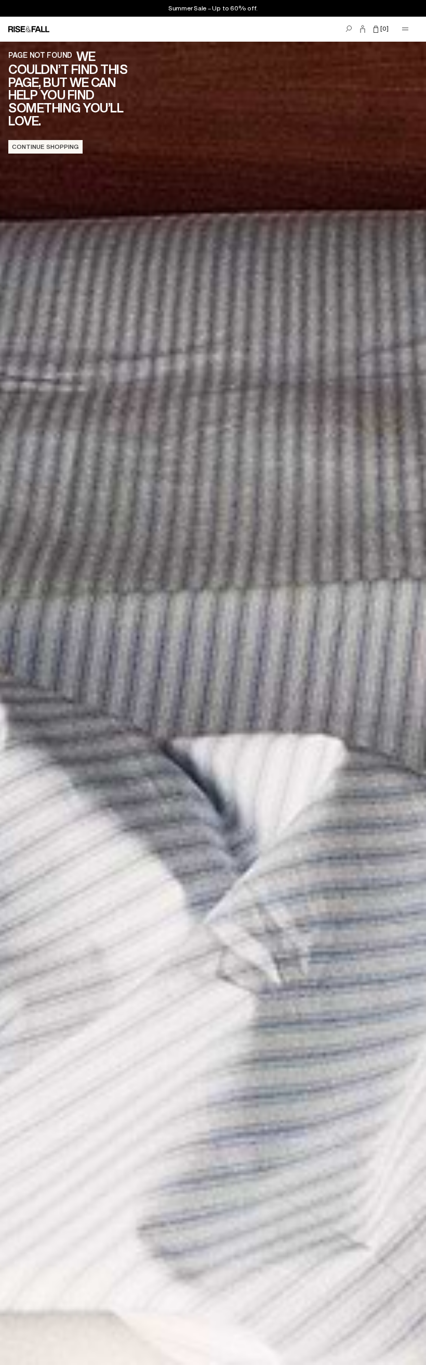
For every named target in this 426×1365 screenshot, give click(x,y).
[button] (381, 29)
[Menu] (405, 29)
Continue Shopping (45, 146)
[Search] (348, 29)
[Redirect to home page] (32, 29)
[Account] (362, 29)
